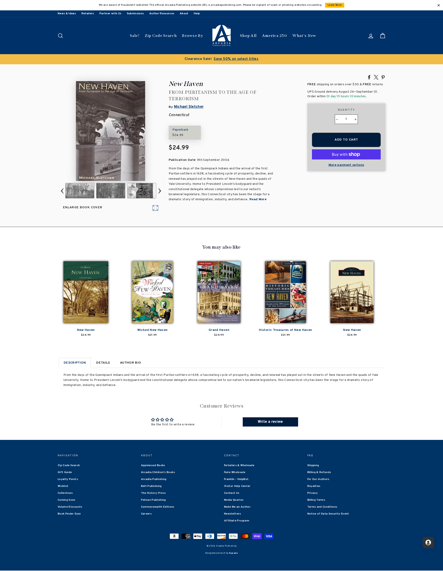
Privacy (312, 493)
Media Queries (234, 500)
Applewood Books (153, 465)
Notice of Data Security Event (328, 514)
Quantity (346, 110)
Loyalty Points (68, 479)
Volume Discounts (70, 507)
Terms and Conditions (322, 507)
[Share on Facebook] (369, 77)
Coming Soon (66, 500)
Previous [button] (62, 191)
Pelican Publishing (153, 500)
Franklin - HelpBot (236, 479)
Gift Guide (65, 472)
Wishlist (63, 486)
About (184, 13)
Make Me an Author (237, 507)
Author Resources (161, 13)
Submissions (135, 13)
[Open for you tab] (428, 542)
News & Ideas (67, 13)
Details (103, 363)
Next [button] (159, 191)
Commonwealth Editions (157, 507)
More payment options (346, 165)
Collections (65, 493)
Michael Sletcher (189, 107)
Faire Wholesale (234, 472)
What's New (304, 35)
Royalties (313, 486)
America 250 (274, 35)
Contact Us (231, 493)
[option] (221, 59)
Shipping (313, 465)
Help (197, 13)
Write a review (270, 422)
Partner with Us (110, 13)
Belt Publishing (151, 486)
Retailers (87, 13)
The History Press (153, 493)
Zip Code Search (161, 35)
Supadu (233, 553)
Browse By (192, 35)
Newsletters (232, 514)
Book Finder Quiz (69, 514)
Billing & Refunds (319, 472)
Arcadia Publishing (154, 479)
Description (75, 363)
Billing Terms (316, 500)
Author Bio (130, 363)
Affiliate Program (236, 521)
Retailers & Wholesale (239, 465)
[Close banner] (439, 5)
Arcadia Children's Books (158, 472)
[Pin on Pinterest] (383, 77)
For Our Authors (318, 479)
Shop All (248, 35)
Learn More (335, 5)
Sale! (135, 35)
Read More (257, 199)
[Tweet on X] (376, 77)
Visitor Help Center (237, 486)
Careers (146, 514)
